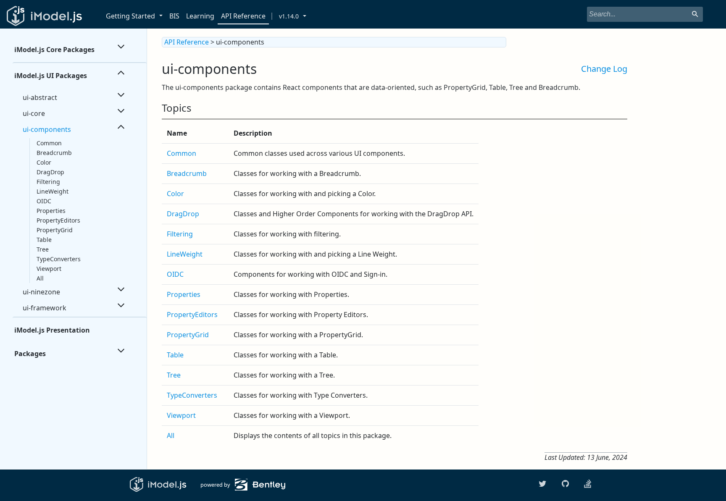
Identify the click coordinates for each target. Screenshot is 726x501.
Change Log (604, 68)
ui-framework (44, 307)
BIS (174, 16)
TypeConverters (59, 259)
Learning (200, 16)
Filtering (48, 182)
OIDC (44, 201)
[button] (162, 16)
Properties (51, 211)
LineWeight (52, 191)
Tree (43, 249)
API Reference (243, 16)
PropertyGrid (55, 230)
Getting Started (130, 16)
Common (49, 143)
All (40, 278)
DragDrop (50, 172)
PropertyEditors (58, 220)
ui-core (34, 113)
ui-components (47, 129)
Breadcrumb (54, 153)
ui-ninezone (41, 291)
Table (44, 240)
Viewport (49, 269)
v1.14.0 (289, 16)
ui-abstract (40, 97)
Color (44, 162)
